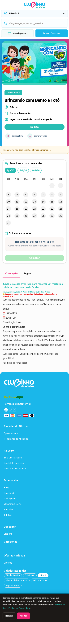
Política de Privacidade (19, 608)
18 (17, 209)
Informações (11, 273)
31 (8, 223)
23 (60, 209)
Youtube (8, 509)
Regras (27, 273)
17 (8, 209)
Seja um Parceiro (13, 457)
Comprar (34, 258)
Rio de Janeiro (13, 575)
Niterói (43, 575)
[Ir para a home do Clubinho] (19, 383)
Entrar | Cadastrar (51, 33)
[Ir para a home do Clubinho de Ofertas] (34, 5)
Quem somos (11, 433)
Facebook (9, 493)
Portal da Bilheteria (15, 468)
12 (26, 201)
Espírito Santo (12, 585)
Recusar (9, 615)
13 (34, 201)
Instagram (10, 498)
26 (26, 216)
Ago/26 (10, 170)
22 (52, 209)
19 (26, 209)
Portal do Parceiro (14, 463)
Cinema (8, 563)
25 (17, 216)
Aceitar (23, 615)
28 (43, 216)
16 (60, 201)
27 (34, 216)
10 (8, 201)
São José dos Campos (16, 580)
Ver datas (34, 127)
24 (8, 216)
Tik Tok (8, 515)
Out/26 (35, 170)
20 (34, 209)
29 (52, 216)
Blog (6, 487)
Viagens (8, 534)
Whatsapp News (13, 504)
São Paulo (29, 575)
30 (60, 216)
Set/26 (23, 170)
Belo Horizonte (40, 580)
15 (52, 201)
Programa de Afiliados (16, 439)
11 (17, 201)
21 (43, 209)
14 (43, 201)
